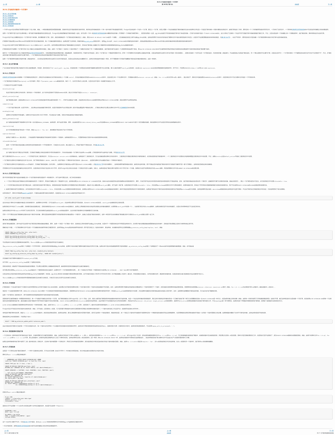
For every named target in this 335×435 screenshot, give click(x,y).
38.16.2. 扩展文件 (8, 16)
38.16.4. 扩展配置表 (9, 20)
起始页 (297, 4)
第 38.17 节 (26, 422)
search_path (26, 193)
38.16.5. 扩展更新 (8, 22)
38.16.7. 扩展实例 (8, 26)
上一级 (38, 4)
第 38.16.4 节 (226, 37)
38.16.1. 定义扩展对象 (9, 14)
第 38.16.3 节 (100, 145)
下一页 (330, 4)
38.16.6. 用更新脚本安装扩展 (12, 24)
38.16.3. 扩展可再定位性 (10, 18)
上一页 (5, 4)
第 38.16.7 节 (99, 164)
